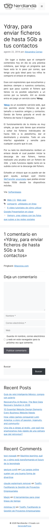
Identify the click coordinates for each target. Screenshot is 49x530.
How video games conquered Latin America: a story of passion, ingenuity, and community (23, 420)
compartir (12, 204)
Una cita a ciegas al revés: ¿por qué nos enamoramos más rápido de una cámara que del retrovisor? (24, 431)
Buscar (7, 366)
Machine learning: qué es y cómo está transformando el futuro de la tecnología (24, 460)
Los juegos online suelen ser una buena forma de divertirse (21, 473)
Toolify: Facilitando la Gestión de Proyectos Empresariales (23, 487)
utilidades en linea (27, 204)
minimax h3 (9, 507)
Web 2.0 (11, 200)
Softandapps (14, 192)
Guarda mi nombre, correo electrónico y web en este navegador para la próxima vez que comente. (26, 339)
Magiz (7, 497)
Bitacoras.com (21, 266)
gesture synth (11, 469)
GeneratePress (24, 526)
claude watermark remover (17, 483)
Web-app (21, 200)
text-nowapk (10, 456)
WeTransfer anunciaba (15, 179)
